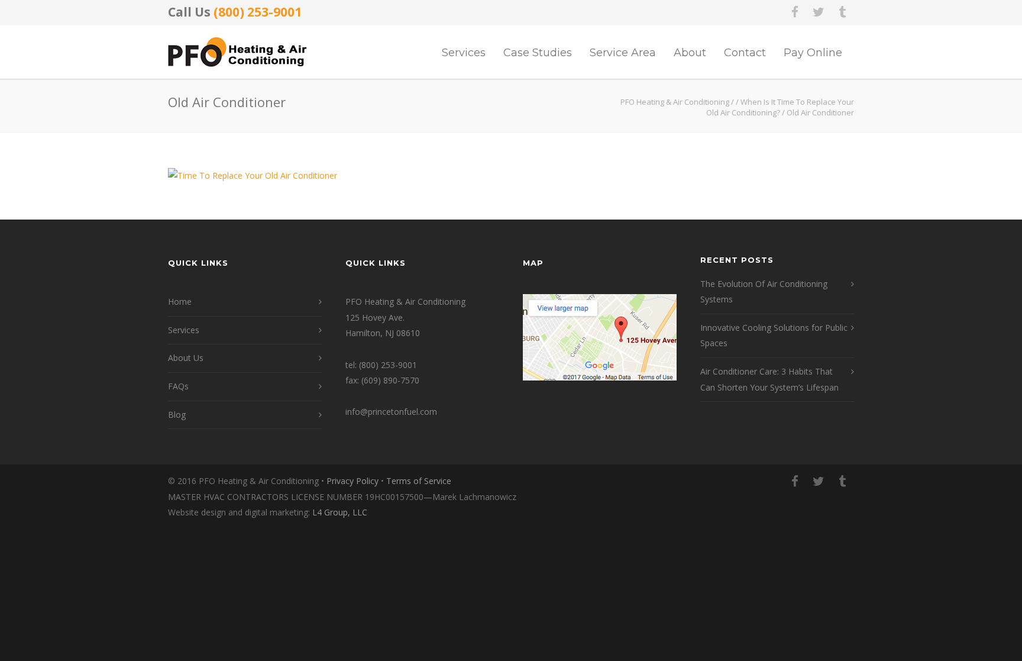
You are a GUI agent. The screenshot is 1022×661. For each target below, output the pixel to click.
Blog (177, 414)
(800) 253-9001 (258, 12)
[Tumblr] (842, 12)
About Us (185, 357)
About (690, 52)
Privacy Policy (352, 480)
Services (464, 52)
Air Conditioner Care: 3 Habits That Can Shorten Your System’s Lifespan (769, 379)
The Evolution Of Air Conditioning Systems (763, 291)
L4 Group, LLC (339, 512)
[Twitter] (818, 12)
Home (180, 301)
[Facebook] (795, 12)
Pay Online (813, 52)
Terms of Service (418, 480)
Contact (745, 52)
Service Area (623, 52)
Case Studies (537, 52)
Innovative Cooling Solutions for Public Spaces (774, 335)
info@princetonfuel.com (391, 411)
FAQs (178, 386)
